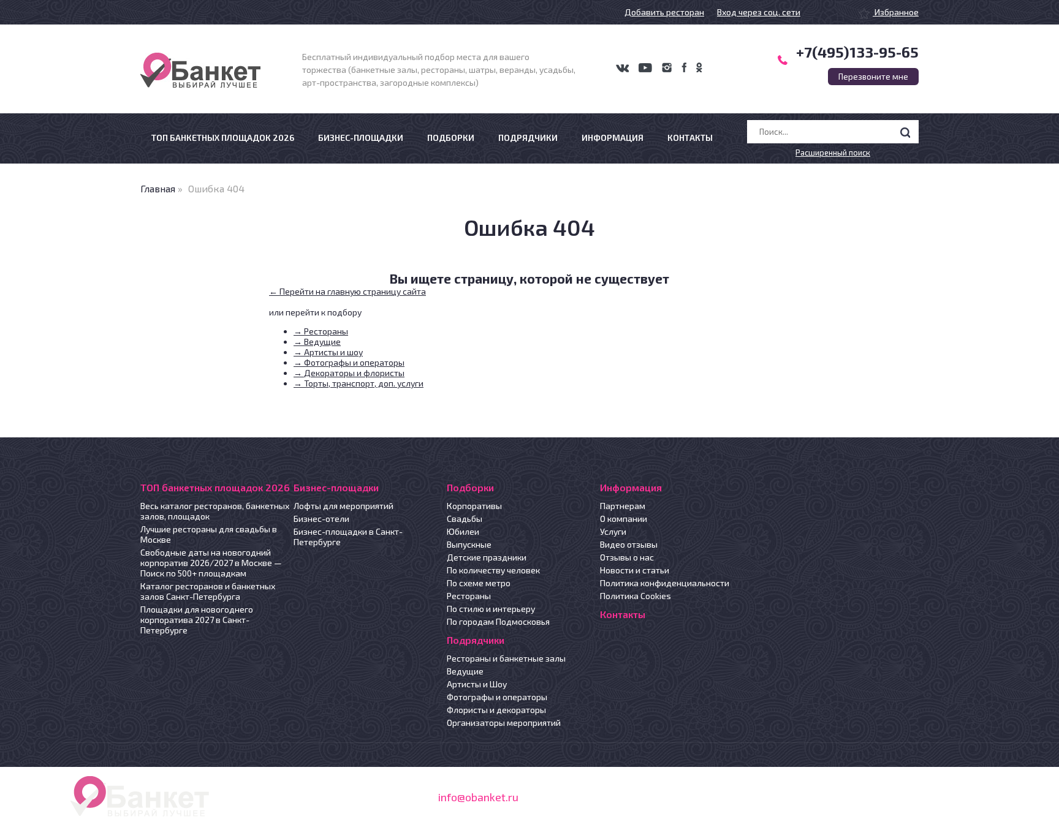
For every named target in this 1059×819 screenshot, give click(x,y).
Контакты (690, 137)
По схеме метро (479, 583)
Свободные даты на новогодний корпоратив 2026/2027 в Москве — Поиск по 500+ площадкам (211, 562)
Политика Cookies (635, 596)
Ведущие (465, 671)
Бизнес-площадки (360, 137)
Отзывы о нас (627, 557)
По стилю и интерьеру (491, 608)
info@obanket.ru (478, 797)
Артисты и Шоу (477, 684)
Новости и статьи (634, 570)
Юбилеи (463, 531)
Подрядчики (528, 137)
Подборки (450, 137)
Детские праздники (486, 557)
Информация (612, 137)
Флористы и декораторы (496, 709)
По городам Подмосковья (498, 621)
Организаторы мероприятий (504, 722)
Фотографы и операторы (497, 697)
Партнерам (622, 505)
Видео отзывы (629, 544)
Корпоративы (474, 505)
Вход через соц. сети (758, 12)
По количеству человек (493, 570)
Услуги (613, 531)
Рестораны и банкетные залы (506, 658)
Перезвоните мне (873, 76)
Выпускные (469, 544)
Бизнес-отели (321, 518)
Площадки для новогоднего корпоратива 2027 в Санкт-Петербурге (196, 619)
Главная (157, 188)
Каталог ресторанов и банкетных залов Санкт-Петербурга (207, 591)
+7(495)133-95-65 (857, 52)
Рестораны (469, 596)
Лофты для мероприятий (343, 505)
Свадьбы (464, 518)
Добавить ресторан (664, 12)
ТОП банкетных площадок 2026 (222, 137)
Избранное (896, 12)
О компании (623, 518)
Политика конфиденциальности (664, 583)
